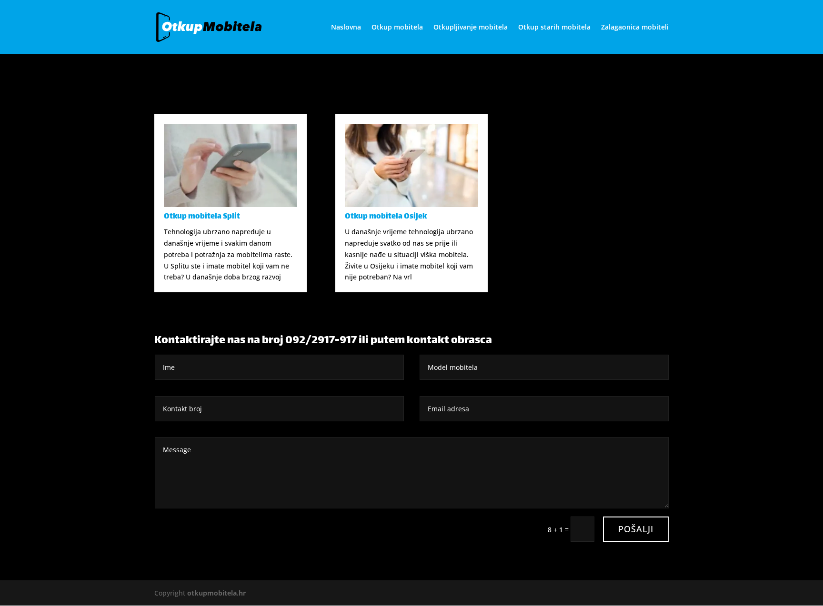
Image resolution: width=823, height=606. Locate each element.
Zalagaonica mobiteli (635, 27)
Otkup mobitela (397, 27)
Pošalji (635, 529)
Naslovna (346, 27)
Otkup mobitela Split (202, 217)
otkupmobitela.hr (216, 592)
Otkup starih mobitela (554, 27)
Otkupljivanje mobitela (470, 27)
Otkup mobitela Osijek (386, 217)
